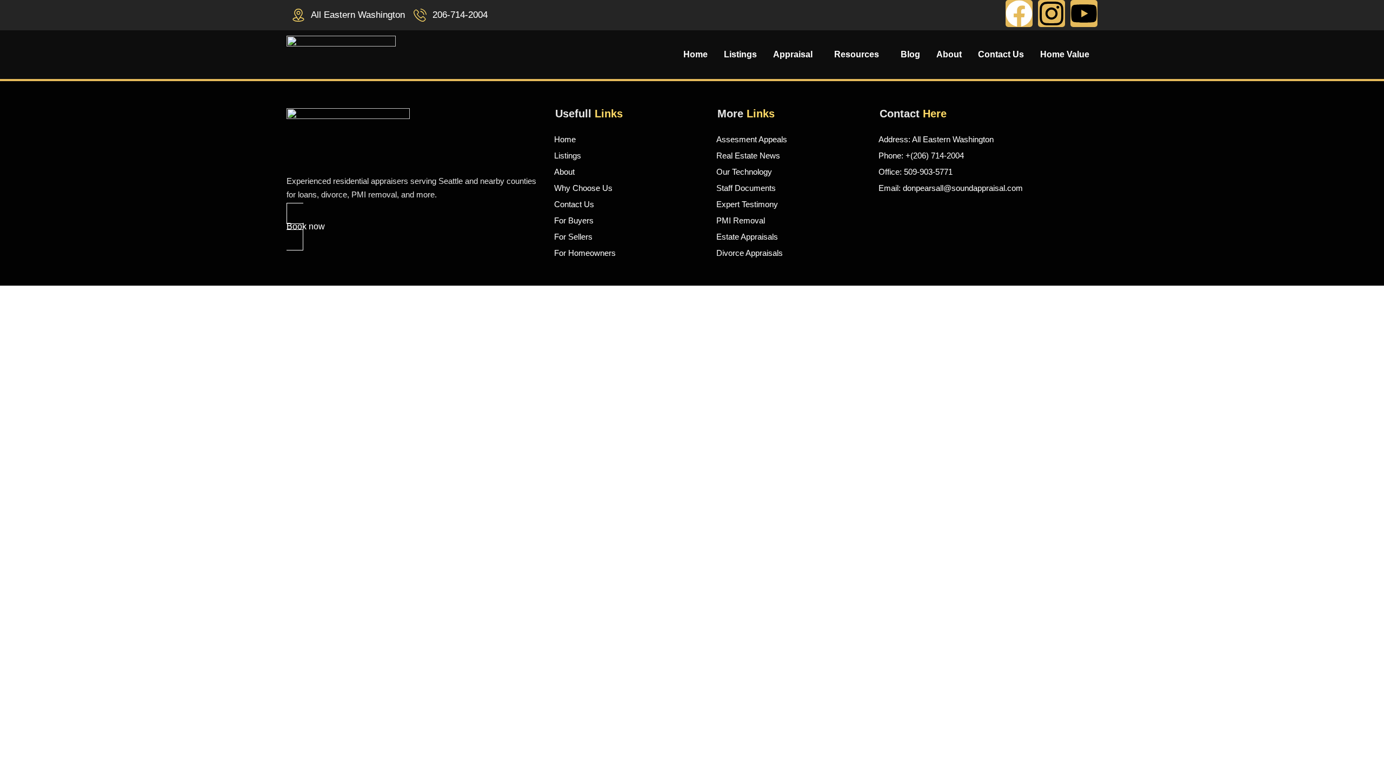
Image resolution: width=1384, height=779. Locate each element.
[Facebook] (1019, 13)
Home (695, 54)
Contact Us (1001, 54)
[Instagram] (1051, 13)
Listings (740, 54)
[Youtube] (1083, 13)
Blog (910, 54)
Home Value (1064, 54)
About (949, 54)
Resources (856, 54)
